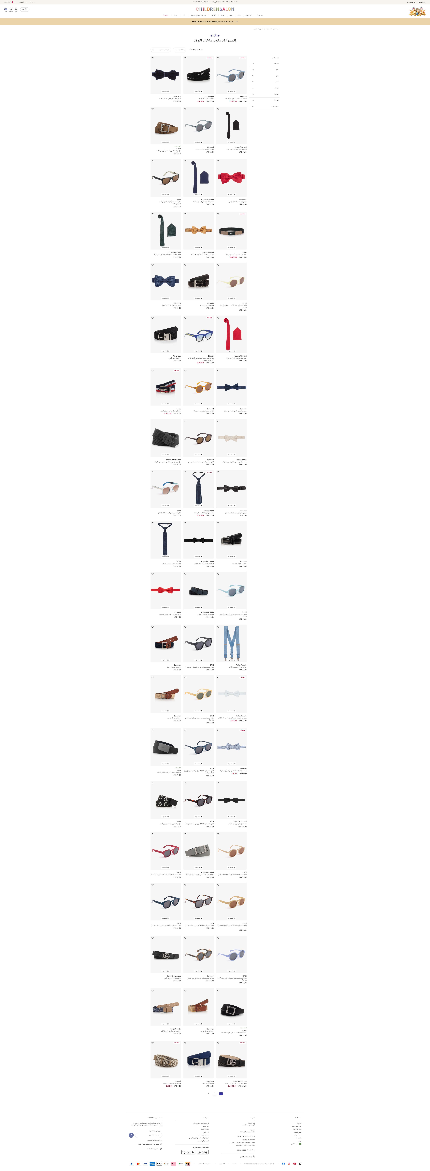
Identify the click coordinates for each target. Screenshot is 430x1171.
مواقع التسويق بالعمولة (203, 1135)
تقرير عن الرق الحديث (203, 1141)
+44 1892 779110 (241, 1146)
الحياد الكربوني (296, 1144)
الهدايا (299, 1141)
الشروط (234, 1164)
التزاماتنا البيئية (205, 1129)
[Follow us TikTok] (300, 1165)
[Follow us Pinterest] (294, 1165)
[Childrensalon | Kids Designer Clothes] (417, 11)
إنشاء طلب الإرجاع (296, 1126)
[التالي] (208, 1093)
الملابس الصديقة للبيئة (153, 1149)
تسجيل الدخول (410, 2)
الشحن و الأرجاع (297, 1129)
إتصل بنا (299, 1123)
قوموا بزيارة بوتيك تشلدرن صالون (201, 1123)
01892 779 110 (242, 1137)
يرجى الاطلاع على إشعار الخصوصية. (154, 1140)
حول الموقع (206, 1126)
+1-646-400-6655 (236, 1143)
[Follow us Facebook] (283, 1165)
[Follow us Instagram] (289, 1165)
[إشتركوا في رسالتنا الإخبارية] (131, 1135)
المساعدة (299, 1138)
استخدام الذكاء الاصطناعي (204, 1164)
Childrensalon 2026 (251, 1164)
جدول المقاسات (297, 1132)
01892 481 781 (242, 1150)
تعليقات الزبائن (297, 1135)
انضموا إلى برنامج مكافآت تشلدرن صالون (148, 1144)
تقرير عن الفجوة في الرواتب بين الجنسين (199, 1138)
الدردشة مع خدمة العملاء (249, 1124)
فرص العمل (206, 1132)
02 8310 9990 (246, 1140)
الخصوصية (222, 1164)
